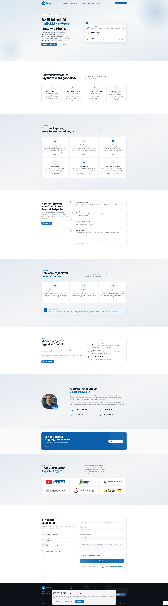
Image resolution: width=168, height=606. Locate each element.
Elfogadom (79, 601)
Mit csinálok (65, 3)
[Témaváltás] (113, 3)
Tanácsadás (82, 3)
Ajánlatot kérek (47, 361)
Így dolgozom (63, 44)
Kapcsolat (98, 3)
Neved (81, 519)
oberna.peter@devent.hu (52, 534)
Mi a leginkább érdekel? (85, 534)
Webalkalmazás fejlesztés (90, 588)
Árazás (88, 3)
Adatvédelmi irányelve (112, 566)
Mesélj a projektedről (48, 44)
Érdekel (54, 154)
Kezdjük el (45, 223)
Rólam (93, 3)
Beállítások (57, 601)
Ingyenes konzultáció (120, 3)
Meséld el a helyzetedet (86, 542)
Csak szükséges (68, 601)
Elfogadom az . (91, 555)
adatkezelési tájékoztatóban (79, 597)
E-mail (104, 519)
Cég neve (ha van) (84, 527)
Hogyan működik (73, 3)
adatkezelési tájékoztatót (94, 555)
